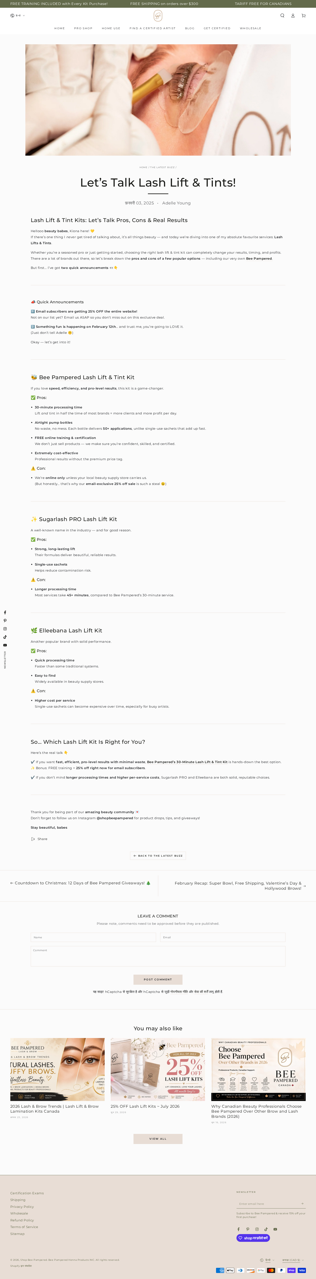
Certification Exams (27, 1193)
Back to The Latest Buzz (160, 855)
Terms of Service (24, 1227)
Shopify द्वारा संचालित (21, 1265)
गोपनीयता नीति (179, 992)
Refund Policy (22, 1220)
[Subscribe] (303, 1203)
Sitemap (17, 1234)
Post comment (158, 979)
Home (144, 167)
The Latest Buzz (162, 167)
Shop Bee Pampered (33, 1259)
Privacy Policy (22, 1207)
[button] (282, 15)
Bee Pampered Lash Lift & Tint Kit (87, 377)
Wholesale (19, 1213)
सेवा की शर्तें (201, 992)
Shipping (18, 1200)
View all (158, 1138)
